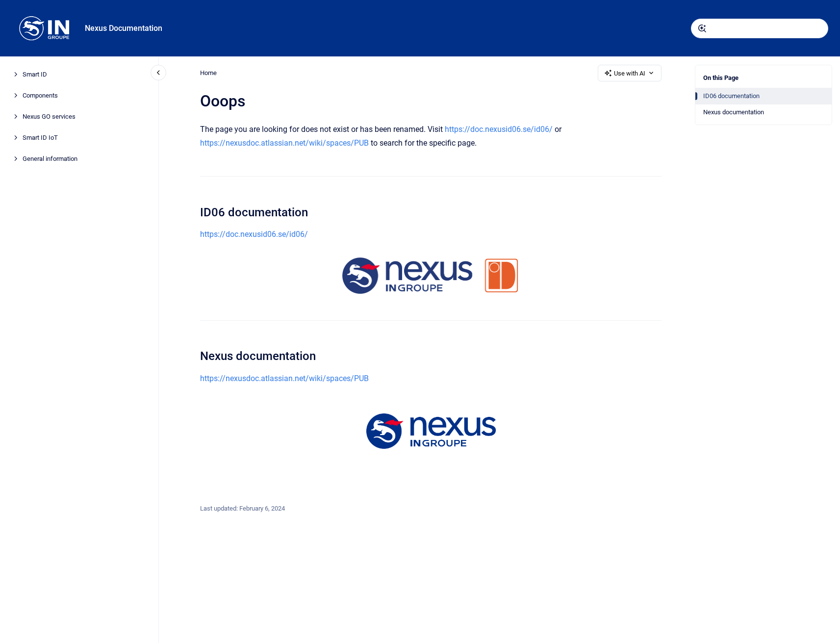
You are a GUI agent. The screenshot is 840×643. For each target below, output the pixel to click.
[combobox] (759, 28)
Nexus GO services (49, 116)
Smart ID (35, 74)
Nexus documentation (733, 112)
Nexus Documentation (123, 28)
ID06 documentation (731, 96)
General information (50, 158)
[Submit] (702, 28)
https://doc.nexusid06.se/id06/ (499, 129)
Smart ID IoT (40, 137)
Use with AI (629, 73)
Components (40, 95)
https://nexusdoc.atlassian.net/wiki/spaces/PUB (284, 143)
